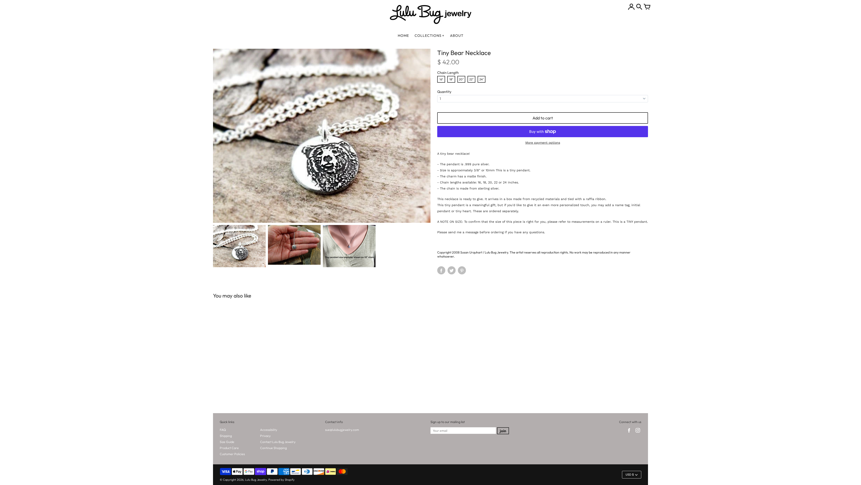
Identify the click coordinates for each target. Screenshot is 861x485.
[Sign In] (631, 7)
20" (461, 79)
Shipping (226, 436)
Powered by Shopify (281, 479)
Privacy (265, 436)
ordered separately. (504, 211)
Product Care (229, 448)
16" (441, 79)
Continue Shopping (273, 448)
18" (451, 79)
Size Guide (227, 442)
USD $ (630, 474)
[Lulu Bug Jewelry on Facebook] (629, 433)
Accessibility (268, 430)
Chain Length (448, 72)
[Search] (639, 7)
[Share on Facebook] (441, 270)
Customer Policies (232, 454)
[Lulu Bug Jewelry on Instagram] (637, 433)
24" (481, 79)
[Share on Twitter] (452, 270)
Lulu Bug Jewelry (256, 479)
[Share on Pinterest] (462, 270)
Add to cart (543, 118)
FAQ (223, 430)
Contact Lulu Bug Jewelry (278, 442)
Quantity (444, 91)
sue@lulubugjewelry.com (342, 430)
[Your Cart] (647, 7)
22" (471, 79)
